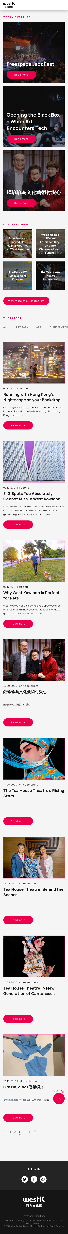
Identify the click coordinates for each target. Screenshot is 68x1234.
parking (32, 605)
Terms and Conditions (34, 1215)
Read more (21, 74)
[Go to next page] (35, 1132)
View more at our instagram (26, 301)
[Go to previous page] (5, 1132)
